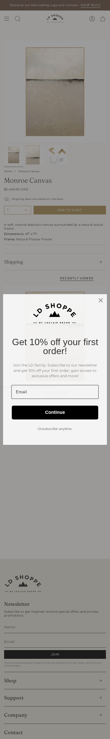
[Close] (101, 300)
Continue (55, 412)
